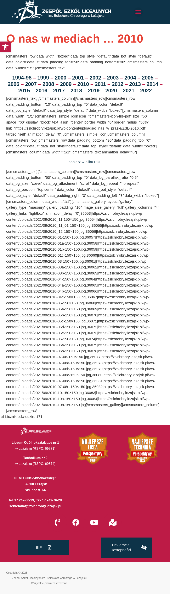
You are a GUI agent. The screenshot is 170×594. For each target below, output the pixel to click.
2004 (130, 78)
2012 (117, 84)
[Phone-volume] (57, 522)
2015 (24, 90)
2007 (31, 84)
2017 (59, 90)
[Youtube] (94, 522)
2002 (95, 78)
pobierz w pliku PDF (85, 162)
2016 (41, 90)
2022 (146, 90)
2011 (100, 84)
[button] (5, 47)
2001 (78, 78)
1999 (43, 78)
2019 (94, 90)
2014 (152, 84)
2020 (111, 90)
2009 (66, 84)
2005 (147, 78)
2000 (60, 78)
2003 (113, 78)
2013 (135, 84)
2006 (13, 84)
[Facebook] (76, 522)
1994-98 (22, 78)
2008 (48, 84)
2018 (76, 90)
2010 (83, 84)
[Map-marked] (112, 522)
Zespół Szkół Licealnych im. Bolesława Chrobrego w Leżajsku (49, 577)
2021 (128, 90)
